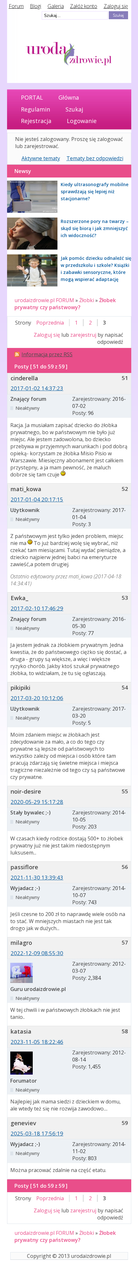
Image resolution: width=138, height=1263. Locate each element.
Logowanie (82, 121)
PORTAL (32, 97)
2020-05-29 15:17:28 (37, 801)
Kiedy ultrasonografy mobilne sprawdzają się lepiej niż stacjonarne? (94, 191)
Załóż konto (83, 6)
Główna (68, 97)
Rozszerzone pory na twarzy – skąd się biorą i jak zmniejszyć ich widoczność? (95, 228)
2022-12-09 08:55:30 (37, 953)
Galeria (55, 6)
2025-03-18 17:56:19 (37, 1133)
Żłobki (86, 300)
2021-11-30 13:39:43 (37, 877)
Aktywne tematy (41, 158)
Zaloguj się (116, 6)
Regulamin (35, 109)
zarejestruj (83, 334)
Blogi (35, 6)
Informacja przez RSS (47, 354)
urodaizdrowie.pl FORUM (44, 300)
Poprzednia (50, 322)
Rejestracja (36, 121)
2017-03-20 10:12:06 (37, 698)
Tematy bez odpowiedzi (94, 158)
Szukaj (74, 109)
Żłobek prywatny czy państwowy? (65, 304)
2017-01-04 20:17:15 (37, 499)
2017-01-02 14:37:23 (37, 388)
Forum (16, 6)
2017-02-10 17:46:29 (37, 608)
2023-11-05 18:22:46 (37, 1041)
